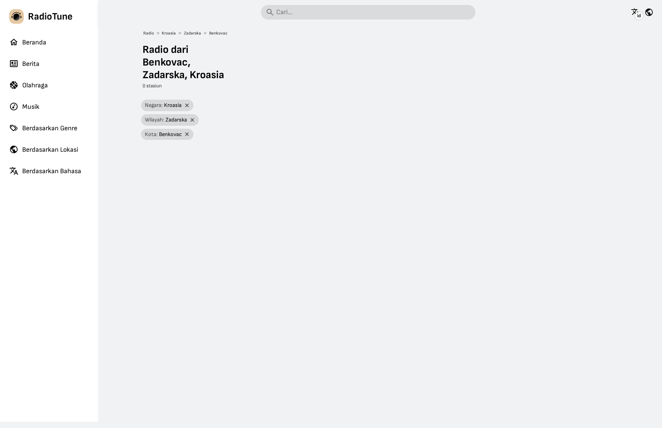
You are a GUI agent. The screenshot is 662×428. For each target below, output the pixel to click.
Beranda (34, 42)
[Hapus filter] (187, 105)
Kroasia (169, 33)
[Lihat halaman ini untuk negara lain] (649, 12)
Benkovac (218, 33)
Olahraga (35, 85)
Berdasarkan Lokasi (50, 150)
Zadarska (192, 33)
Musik (30, 107)
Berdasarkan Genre (49, 128)
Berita (30, 64)
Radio (148, 33)
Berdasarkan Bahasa (51, 171)
